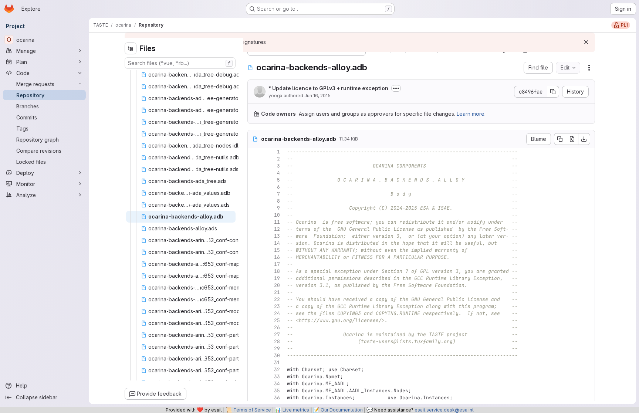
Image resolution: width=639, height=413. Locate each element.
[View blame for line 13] (254, 236)
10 (277, 215)
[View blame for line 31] (254, 362)
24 (277, 313)
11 (277, 222)
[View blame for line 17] (254, 264)
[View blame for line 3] (254, 165)
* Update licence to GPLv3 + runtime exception (328, 88)
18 (277, 271)
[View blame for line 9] (254, 207)
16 (277, 257)
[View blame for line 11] (254, 222)
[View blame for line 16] (254, 257)
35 (277, 390)
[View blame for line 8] (254, 200)
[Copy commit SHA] (553, 92)
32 (277, 369)
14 (277, 243)
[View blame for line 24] (254, 313)
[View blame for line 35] (254, 390)
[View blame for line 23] (254, 306)
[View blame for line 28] (254, 341)
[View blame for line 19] (254, 278)
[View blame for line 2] (254, 158)
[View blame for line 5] (254, 179)
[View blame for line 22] (254, 299)
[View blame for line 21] (254, 292)
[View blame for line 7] (254, 193)
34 (277, 383)
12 (277, 229)
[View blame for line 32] (254, 369)
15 (277, 250)
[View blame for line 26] (254, 327)
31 (277, 362)
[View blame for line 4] (254, 172)
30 (277, 355)
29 (277, 348)
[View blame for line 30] (254, 355)
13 (277, 236)
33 (277, 376)
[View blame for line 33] (254, 376)
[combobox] (180, 63)
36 (277, 398)
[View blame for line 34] (254, 383)
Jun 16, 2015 (317, 95)
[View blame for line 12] (254, 229)
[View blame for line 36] (254, 397)
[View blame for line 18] (254, 271)
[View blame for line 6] (254, 186)
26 (277, 327)
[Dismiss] (586, 42)
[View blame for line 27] (254, 334)
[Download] (584, 139)
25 (277, 320)
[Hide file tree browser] (130, 48)
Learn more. (471, 114)
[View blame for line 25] (254, 320)
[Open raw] (572, 139)
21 (277, 292)
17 (277, 264)
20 (277, 285)
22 (277, 299)
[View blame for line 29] (254, 348)
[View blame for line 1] (254, 151)
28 (277, 341)
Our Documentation (342, 410)
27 (277, 334)
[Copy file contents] (560, 139)
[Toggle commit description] (396, 88)
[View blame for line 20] (254, 285)
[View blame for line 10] (254, 215)
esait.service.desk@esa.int (444, 410)
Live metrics (296, 410)
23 (277, 306)
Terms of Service (252, 410)
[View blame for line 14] (254, 243)
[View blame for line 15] (254, 250)
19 (277, 278)
